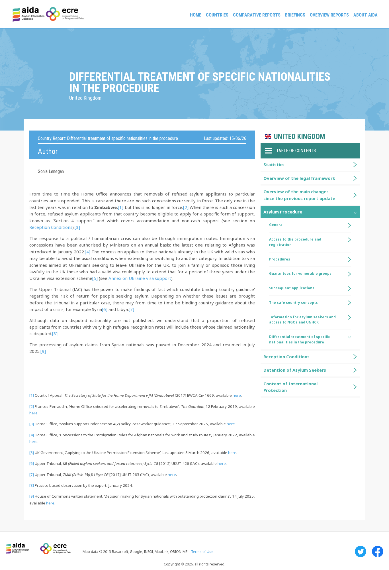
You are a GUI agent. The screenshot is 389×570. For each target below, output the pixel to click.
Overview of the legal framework (299, 178)
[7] (131, 309)
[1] (120, 207)
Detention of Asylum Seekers (294, 370)
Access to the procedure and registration (295, 242)
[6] (104, 309)
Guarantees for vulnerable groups (300, 273)
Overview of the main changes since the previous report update (299, 195)
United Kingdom (299, 137)
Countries (217, 15)
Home (195, 15)
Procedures (279, 259)
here (237, 395)
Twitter (360, 551)
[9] (43, 351)
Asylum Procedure (282, 212)
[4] (87, 252)
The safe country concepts (293, 302)
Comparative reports (257, 15)
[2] (186, 207)
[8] (55, 333)
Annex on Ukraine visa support (139, 278)
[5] (95, 278)
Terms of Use (202, 551)
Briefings (295, 15)
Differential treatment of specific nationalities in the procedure (299, 339)
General (276, 224)
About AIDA (365, 15)
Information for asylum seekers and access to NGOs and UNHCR (302, 320)
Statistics (273, 164)
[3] (77, 227)
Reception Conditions (50, 227)
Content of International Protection (290, 387)
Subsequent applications (291, 288)
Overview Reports (329, 15)
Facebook (377, 551)
